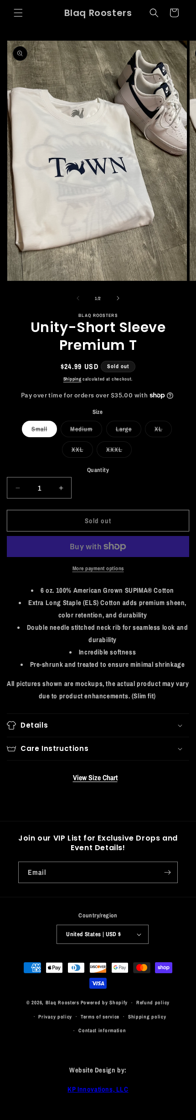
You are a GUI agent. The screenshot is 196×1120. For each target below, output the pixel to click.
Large (128, 430)
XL (163, 430)
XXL (82, 451)
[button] (18, 13)
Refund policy (153, 1002)
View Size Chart (95, 777)
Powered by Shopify (104, 1002)
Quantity (98, 470)
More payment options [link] (98, 568)
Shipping (72, 379)
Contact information (102, 1030)
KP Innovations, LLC (97, 1089)
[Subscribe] (167, 872)
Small (44, 430)
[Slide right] (118, 298)
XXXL (119, 451)
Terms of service (100, 1016)
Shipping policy (147, 1016)
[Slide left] (78, 298)
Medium (86, 430)
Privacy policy (55, 1016)
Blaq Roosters (62, 1002)
